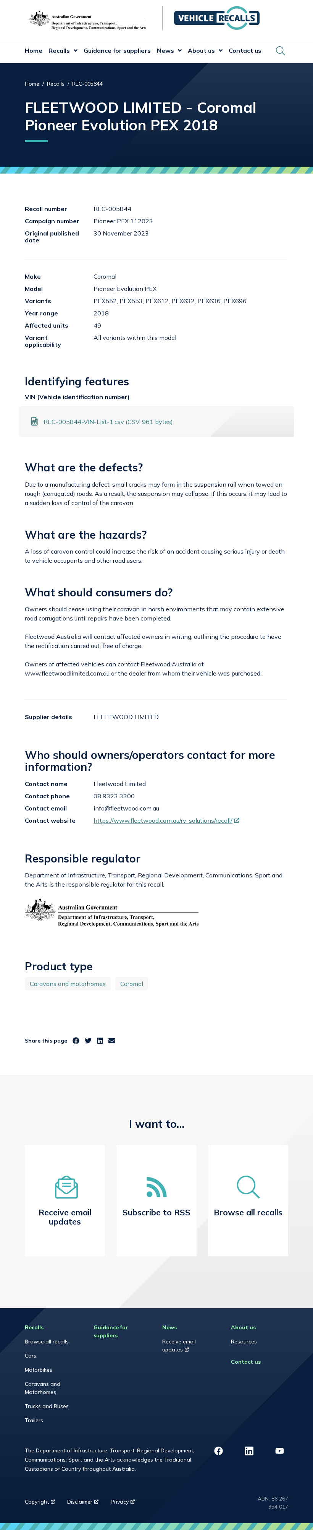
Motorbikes (38, 1369)
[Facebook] (76, 1040)
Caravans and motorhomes (68, 984)
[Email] (111, 1040)
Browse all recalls (47, 1341)
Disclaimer (86, 1503)
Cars (30, 1355)
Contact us (245, 50)
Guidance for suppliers (117, 50)
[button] (73, 51)
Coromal (131, 984)
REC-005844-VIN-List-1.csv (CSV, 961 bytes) (108, 422)
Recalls (59, 50)
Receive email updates (182, 1347)
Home (33, 50)
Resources (244, 1341)
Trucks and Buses (47, 1406)
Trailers (34, 1420)
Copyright (43, 1503)
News (165, 50)
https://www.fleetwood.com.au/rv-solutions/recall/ (166, 820)
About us (201, 50)
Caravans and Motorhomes (42, 1388)
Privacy (126, 1503)
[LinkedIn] (100, 1040)
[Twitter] (88, 1040)
